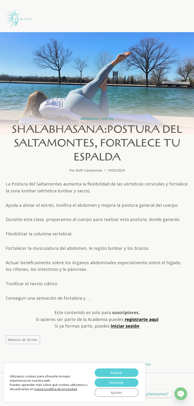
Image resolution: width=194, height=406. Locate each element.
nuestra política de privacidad (55, 389)
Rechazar (116, 382)
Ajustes (116, 392)
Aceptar (116, 372)
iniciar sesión (125, 326)
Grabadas (89, 119)
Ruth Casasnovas (89, 170)
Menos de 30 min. (23, 339)
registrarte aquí (142, 319)
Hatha (108, 119)
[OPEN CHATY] (180, 393)
